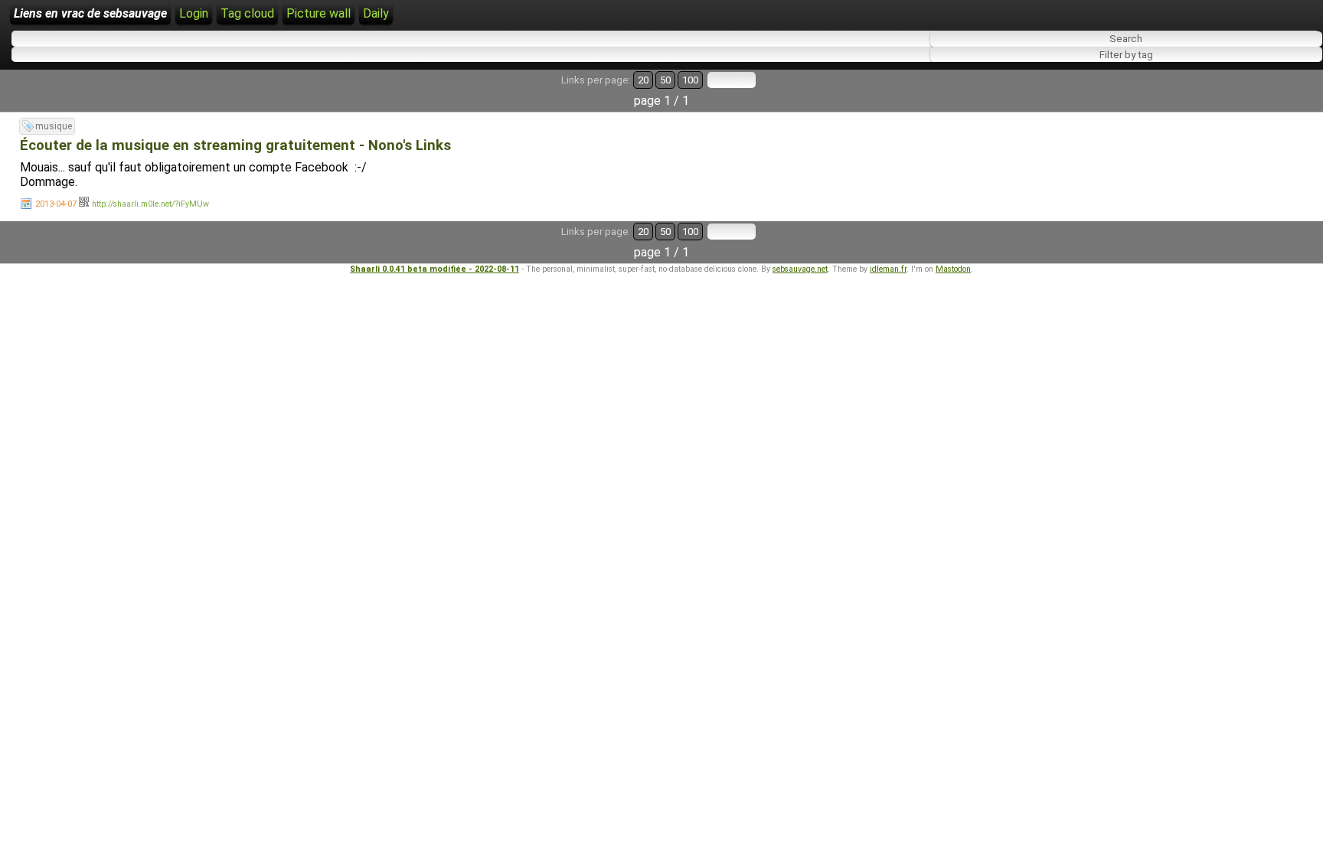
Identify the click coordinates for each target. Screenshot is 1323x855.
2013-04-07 (56, 204)
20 (643, 80)
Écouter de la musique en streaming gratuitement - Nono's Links (235, 145)
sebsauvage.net (800, 269)
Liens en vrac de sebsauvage (90, 13)
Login (193, 13)
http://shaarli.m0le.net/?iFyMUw (150, 204)
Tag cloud (247, 13)
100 (690, 80)
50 (665, 80)
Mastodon (953, 269)
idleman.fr (888, 269)
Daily (376, 13)
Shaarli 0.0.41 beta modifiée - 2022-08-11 (434, 269)
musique (53, 126)
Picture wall (318, 13)
